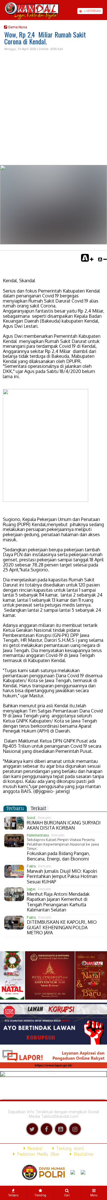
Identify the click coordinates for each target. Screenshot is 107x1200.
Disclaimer (83, 1154)
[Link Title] (2, 11)
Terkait (38, 808)
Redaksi (33, 1148)
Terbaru (15, 808)
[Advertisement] (53, 108)
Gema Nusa (17, 27)
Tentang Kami (69, 1148)
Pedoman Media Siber (37, 1154)
